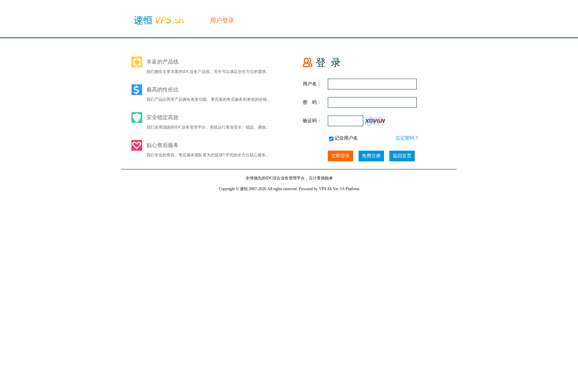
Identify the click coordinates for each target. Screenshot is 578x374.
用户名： (312, 83)
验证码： (312, 120)
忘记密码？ (407, 138)
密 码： (312, 102)
